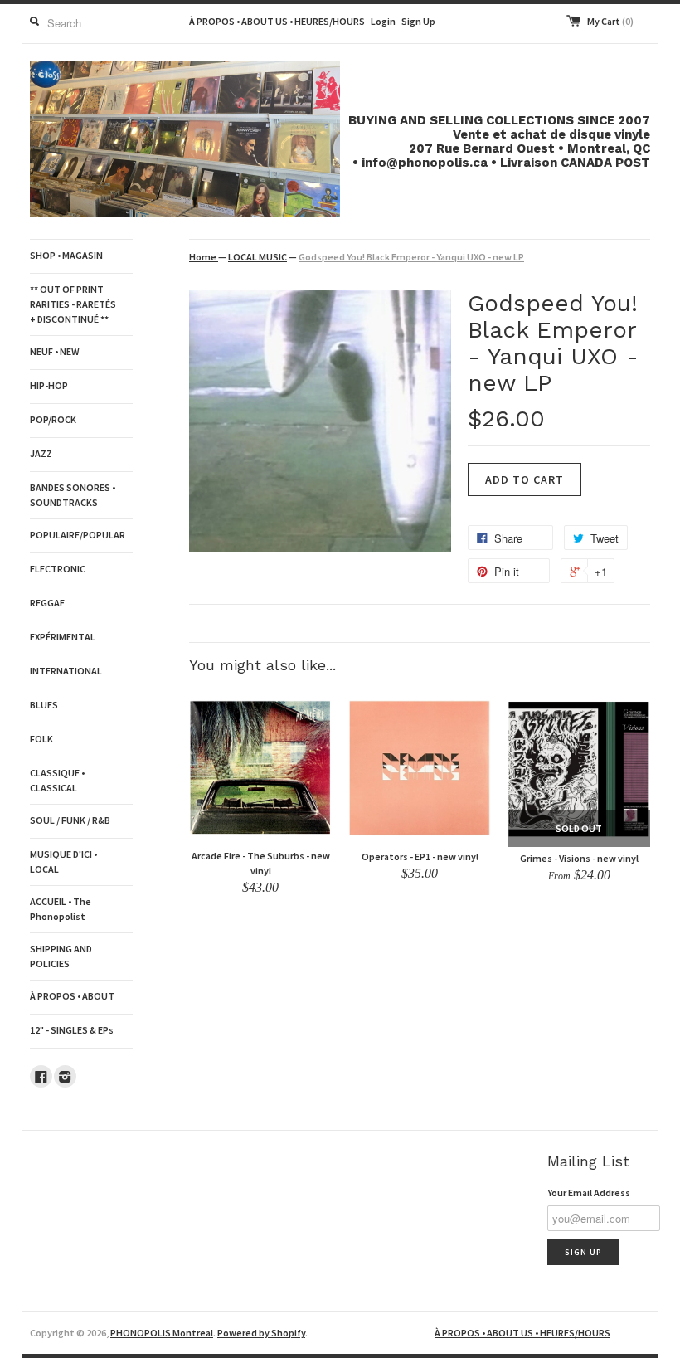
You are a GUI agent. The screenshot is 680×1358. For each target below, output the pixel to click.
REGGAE (47, 602)
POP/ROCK (53, 419)
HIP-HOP (49, 385)
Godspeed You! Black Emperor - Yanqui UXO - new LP (411, 257)
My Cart (610, 21)
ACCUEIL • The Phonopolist (60, 908)
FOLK (41, 739)
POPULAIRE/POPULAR (77, 534)
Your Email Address (588, 1192)
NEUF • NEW (55, 351)
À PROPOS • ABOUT (72, 996)
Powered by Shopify (261, 1332)
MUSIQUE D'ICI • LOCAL (63, 861)
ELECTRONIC (57, 568)
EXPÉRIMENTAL (62, 636)
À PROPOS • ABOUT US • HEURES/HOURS (277, 21)
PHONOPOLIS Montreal (161, 1332)
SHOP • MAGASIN (66, 255)
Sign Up (418, 21)
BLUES (44, 704)
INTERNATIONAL (66, 670)
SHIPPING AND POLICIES (61, 956)
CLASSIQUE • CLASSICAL (57, 780)
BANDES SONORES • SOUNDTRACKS (72, 495)
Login (383, 21)
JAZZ (41, 453)
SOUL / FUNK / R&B (70, 820)
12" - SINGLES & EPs (72, 1030)
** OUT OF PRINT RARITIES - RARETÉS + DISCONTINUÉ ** (73, 304)
